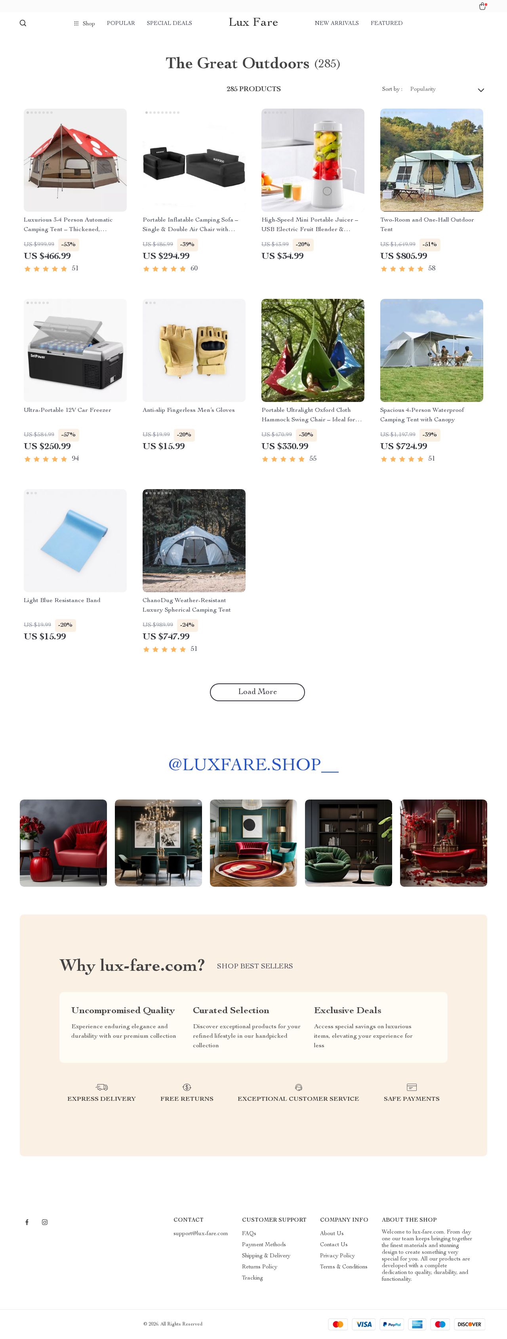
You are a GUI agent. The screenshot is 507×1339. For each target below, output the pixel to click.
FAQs (249, 1234)
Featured (387, 24)
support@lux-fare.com (200, 1234)
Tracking (252, 1278)
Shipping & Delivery (266, 1256)
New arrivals (337, 24)
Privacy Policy (337, 1256)
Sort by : (392, 89)
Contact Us (334, 1245)
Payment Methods (264, 1245)
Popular (121, 24)
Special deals (169, 24)
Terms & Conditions (344, 1267)
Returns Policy (259, 1267)
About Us (332, 1234)
